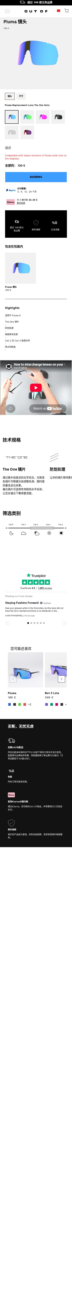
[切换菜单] (7, 11)
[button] (61, 678)
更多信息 (21, 203)
